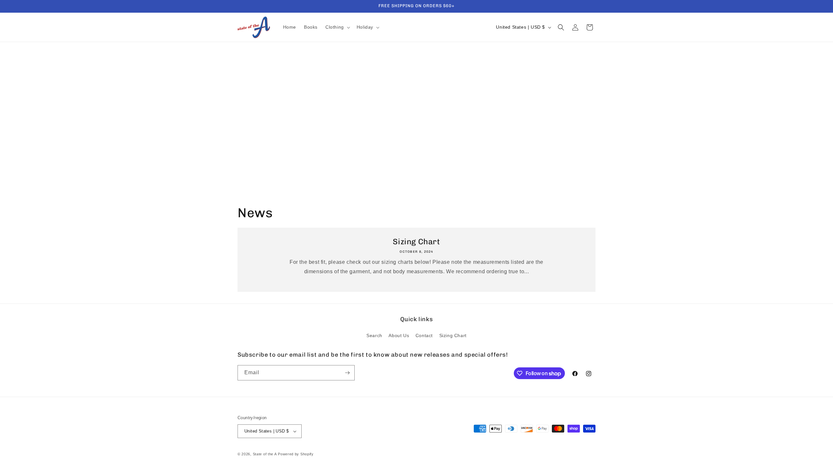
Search (374, 335)
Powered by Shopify (296, 454)
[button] (337, 27)
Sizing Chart (416, 241)
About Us (399, 335)
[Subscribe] (347, 372)
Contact (424, 335)
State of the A (265, 454)
